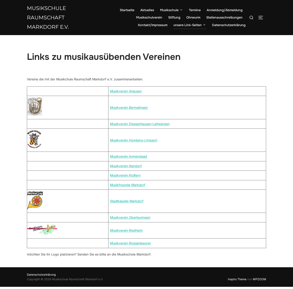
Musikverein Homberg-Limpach (133, 140)
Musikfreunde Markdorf (127, 185)
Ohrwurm (193, 17)
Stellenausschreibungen (224, 17)
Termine (195, 10)
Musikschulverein (149, 17)
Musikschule (169, 10)
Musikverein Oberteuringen (130, 217)
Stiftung (174, 17)
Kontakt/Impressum (152, 25)
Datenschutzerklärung (229, 25)
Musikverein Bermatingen (129, 107)
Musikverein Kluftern (125, 175)
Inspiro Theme (237, 279)
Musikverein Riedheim (126, 230)
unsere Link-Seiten (187, 25)
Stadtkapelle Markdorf (127, 201)
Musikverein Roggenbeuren (130, 243)
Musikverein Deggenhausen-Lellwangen (140, 124)
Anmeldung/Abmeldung (225, 10)
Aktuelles (147, 10)
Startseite (127, 10)
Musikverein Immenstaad (128, 156)
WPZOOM (259, 279)
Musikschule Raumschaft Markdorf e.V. (48, 17)
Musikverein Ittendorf (126, 166)
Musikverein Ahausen (126, 91)
